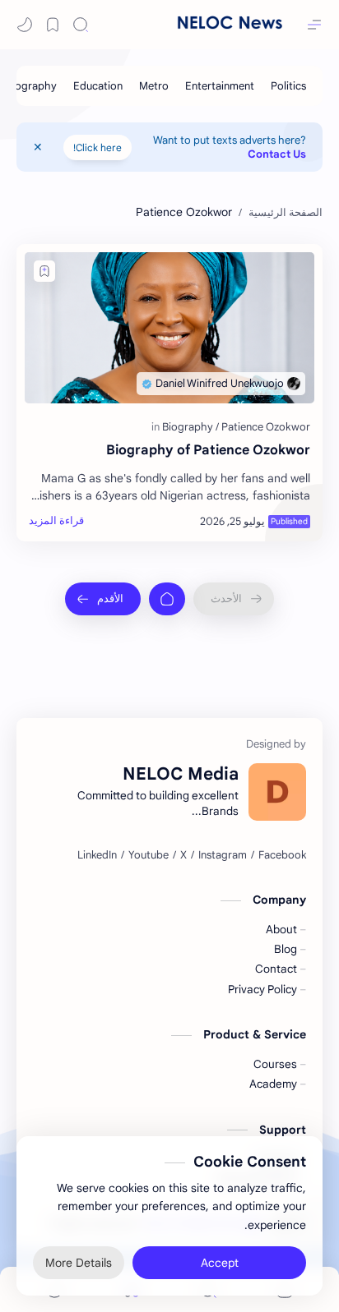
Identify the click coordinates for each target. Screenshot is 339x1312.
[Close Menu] (38, 147)
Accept (220, 1262)
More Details (78, 1262)
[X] (183, 855)
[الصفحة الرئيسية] (167, 598)
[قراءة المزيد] (56, 520)
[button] (24, 24)
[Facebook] (282, 855)
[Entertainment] (219, 85)
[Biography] (31, 85)
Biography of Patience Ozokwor (208, 450)
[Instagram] (222, 855)
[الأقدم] (103, 598)
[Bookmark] (52, 24)
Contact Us (277, 154)
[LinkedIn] (97, 855)
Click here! (97, 147)
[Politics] (288, 85)
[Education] (98, 85)
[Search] (80, 24)
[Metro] (154, 85)
